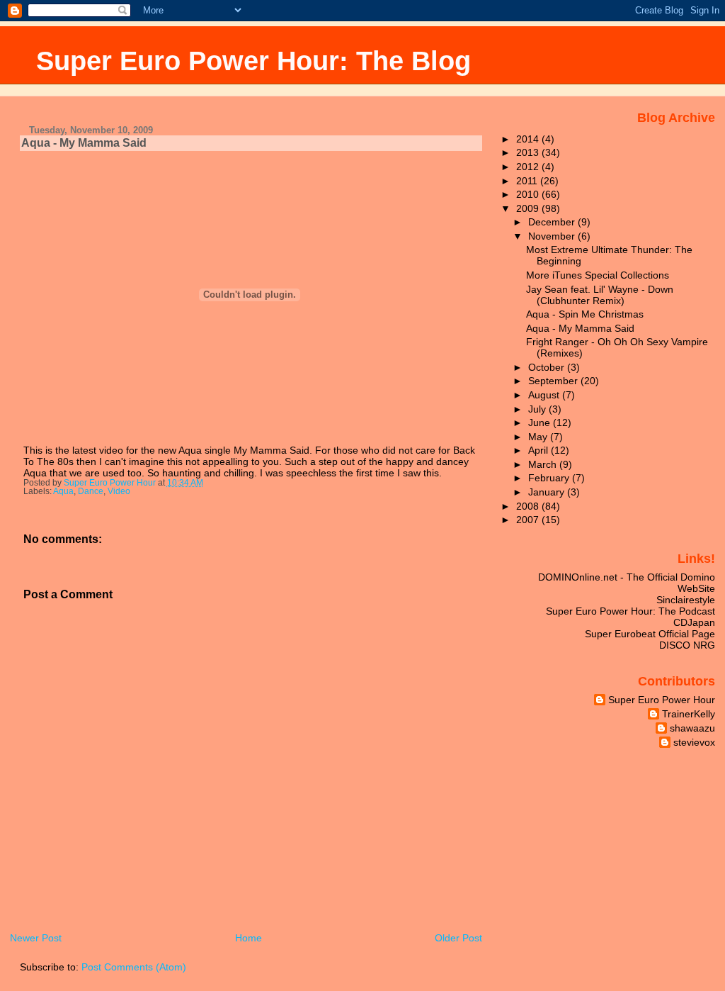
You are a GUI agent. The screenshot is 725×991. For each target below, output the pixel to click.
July (538, 409)
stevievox (694, 742)
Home (248, 938)
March (543, 464)
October (547, 367)
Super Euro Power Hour (661, 699)
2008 (529, 506)
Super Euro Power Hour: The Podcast (630, 611)
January (547, 492)
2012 (529, 166)
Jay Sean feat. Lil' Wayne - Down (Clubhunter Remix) (599, 295)
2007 (529, 519)
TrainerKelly (688, 714)
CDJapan (694, 622)
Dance (90, 491)
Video (119, 491)
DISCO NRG (687, 645)
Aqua (63, 491)
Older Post (458, 938)
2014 (529, 139)
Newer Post (36, 938)
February (550, 477)
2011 (528, 180)
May (539, 436)
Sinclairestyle (685, 599)
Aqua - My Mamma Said (580, 328)
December (553, 222)
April (539, 450)
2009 (529, 208)
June (540, 422)
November (553, 236)
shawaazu (692, 728)
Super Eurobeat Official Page (650, 633)
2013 (529, 152)
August (545, 395)
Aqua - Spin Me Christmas (585, 314)
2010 (529, 194)
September (554, 380)
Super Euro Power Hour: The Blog (253, 60)
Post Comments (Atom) (133, 967)
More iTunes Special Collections (597, 275)
